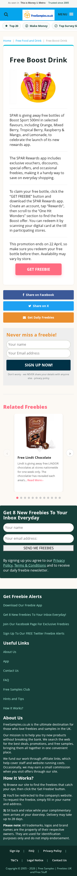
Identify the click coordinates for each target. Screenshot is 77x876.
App (6, 661)
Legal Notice (35, 860)
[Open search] (6, 14)
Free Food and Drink (28, 41)
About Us (9, 652)
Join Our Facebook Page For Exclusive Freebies (36, 624)
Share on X (41, 306)
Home (7, 41)
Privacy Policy (52, 851)
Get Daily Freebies (41, 317)
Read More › (35, 480)
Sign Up (15, 851)
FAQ (6, 680)
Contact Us (11, 671)
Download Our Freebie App (22, 605)
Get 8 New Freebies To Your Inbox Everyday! (34, 615)
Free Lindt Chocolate (34, 457)
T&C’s (14, 860)
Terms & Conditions (30, 565)
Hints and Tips (13, 699)
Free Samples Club (16, 689)
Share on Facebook (40, 295)
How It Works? (13, 708)
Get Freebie (38, 269)
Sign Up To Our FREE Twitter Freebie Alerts (33, 633)
